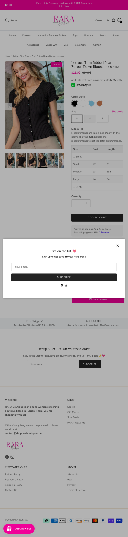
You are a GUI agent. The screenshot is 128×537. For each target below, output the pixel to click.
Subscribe (64, 277)
